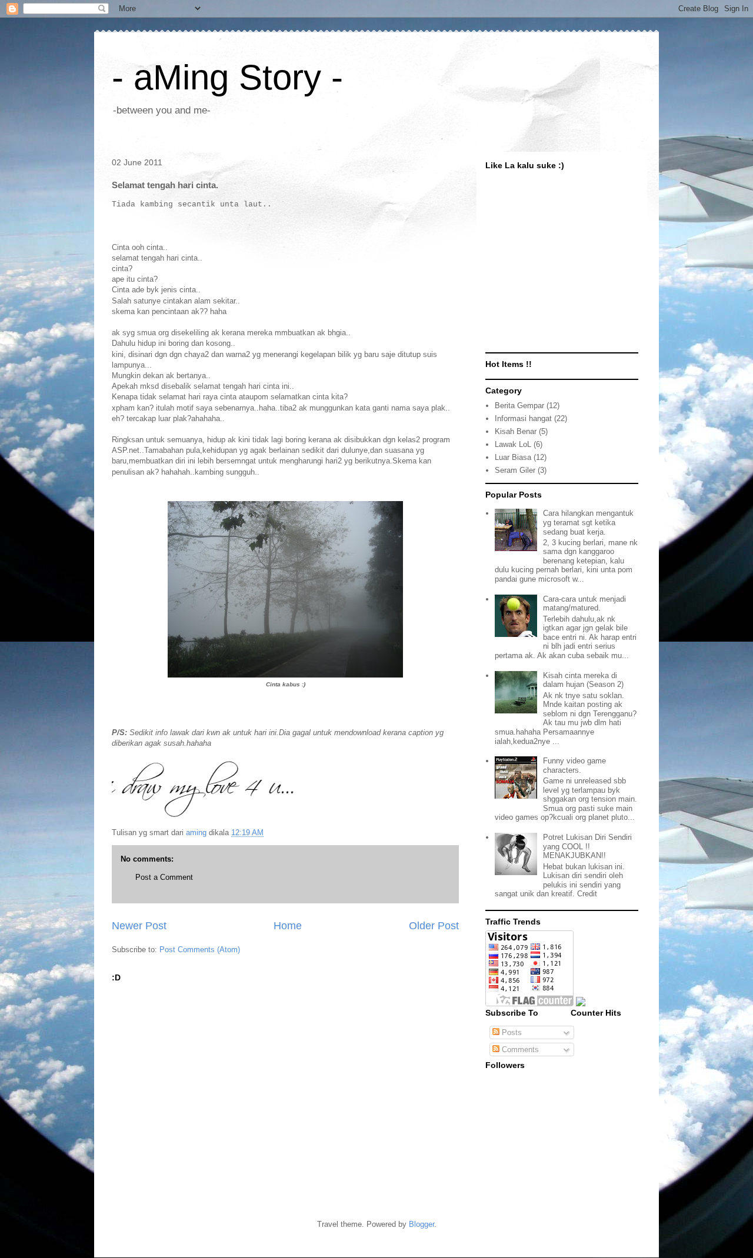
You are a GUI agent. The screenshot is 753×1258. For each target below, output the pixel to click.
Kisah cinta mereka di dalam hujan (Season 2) (583, 680)
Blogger (421, 1224)
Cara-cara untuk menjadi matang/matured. (584, 604)
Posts (510, 1032)
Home (288, 926)
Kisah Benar (516, 431)
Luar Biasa (513, 457)
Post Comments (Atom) (199, 949)
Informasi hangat (523, 418)
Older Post (434, 926)
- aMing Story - (227, 77)
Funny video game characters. (574, 765)
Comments (519, 1049)
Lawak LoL (513, 444)
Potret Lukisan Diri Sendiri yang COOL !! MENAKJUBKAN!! (587, 846)
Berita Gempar (519, 405)
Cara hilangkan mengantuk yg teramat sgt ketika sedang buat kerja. (588, 522)
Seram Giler (515, 470)
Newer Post (139, 926)
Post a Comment (164, 877)
